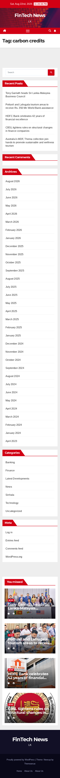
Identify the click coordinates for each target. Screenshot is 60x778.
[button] (50, 30)
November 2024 (15, 351)
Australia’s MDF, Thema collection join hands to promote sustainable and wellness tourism (30, 142)
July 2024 (11, 384)
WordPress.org (14, 556)
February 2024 (14, 425)
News (9, 486)
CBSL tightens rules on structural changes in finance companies (28, 712)
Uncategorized (14, 511)
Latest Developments (17, 478)
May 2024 (11, 400)
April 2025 (11, 311)
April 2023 (11, 441)
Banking (10, 462)
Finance (10, 470)
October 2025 (13, 262)
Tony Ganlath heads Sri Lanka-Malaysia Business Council (28, 608)
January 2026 (13, 238)
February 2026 (14, 230)
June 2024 (11, 392)
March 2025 (12, 319)
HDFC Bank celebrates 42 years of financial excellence (28, 678)
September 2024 (15, 368)
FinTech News (30, 15)
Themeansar (29, 764)
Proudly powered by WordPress (21, 760)
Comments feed (14, 548)
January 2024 (13, 433)
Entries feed (12, 540)
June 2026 (11, 197)
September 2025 (15, 270)
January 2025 (13, 335)
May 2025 (11, 303)
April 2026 (11, 213)
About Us (28, 771)
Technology (12, 503)
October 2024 (13, 360)
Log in (9, 532)
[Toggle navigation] (27, 31)
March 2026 (12, 222)
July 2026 (11, 189)
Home (19, 771)
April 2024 (11, 408)
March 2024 (12, 416)
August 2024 (13, 376)
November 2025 (15, 254)
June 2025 (11, 295)
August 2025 (13, 278)
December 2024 (15, 343)
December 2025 (15, 246)
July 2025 (11, 287)
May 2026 (11, 205)
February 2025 (14, 327)
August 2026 (13, 181)
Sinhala (10, 495)
